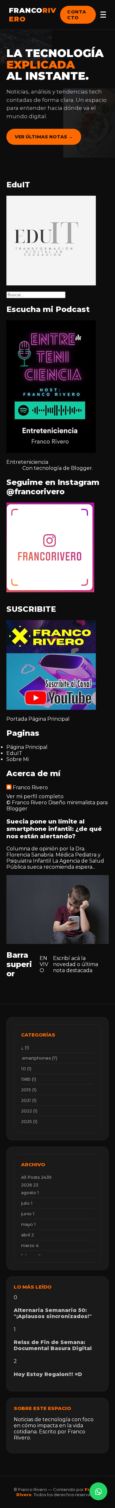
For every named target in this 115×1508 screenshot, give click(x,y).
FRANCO (32, 14)
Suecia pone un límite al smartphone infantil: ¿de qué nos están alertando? (54, 829)
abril (27, 1234)
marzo (30, 1245)
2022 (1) (29, 1110)
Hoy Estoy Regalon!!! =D (48, 1374)
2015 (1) (28, 1089)
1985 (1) (28, 1079)
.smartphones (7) (39, 1058)
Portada (16, 719)
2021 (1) (28, 1100)
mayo (28, 1224)
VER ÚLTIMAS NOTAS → (44, 137)
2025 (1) (29, 1121)
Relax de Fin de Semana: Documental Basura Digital (53, 1345)
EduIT (14, 753)
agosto (30, 1192)
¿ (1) (25, 1047)
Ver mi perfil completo (35, 796)
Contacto (76, 14)
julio (27, 1203)
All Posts (36, 1177)
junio (27, 1213)
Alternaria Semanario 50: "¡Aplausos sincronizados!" (53, 1313)
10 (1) (26, 1068)
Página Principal (49, 719)
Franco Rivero (30, 787)
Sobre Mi (17, 759)
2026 (29, 1184)
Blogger (81, 468)
